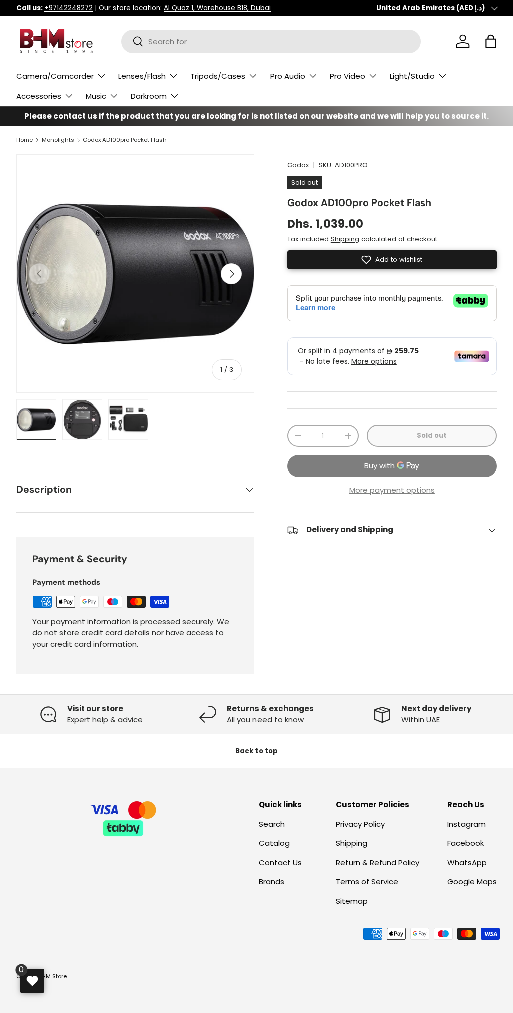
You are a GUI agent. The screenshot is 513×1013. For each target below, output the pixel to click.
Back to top (256, 751)
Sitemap (352, 901)
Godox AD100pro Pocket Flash (125, 140)
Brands (271, 881)
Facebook (465, 843)
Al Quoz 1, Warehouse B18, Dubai (217, 8)
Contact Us (280, 862)
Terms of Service (367, 881)
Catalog (274, 843)
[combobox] (271, 41)
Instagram (466, 824)
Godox (298, 165)
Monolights (58, 140)
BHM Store (53, 976)
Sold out (432, 435)
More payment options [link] (392, 490)
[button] (491, 41)
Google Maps (472, 881)
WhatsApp (467, 862)
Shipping (345, 239)
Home (24, 140)
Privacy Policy (360, 824)
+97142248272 (68, 8)
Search (272, 824)
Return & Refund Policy (377, 862)
